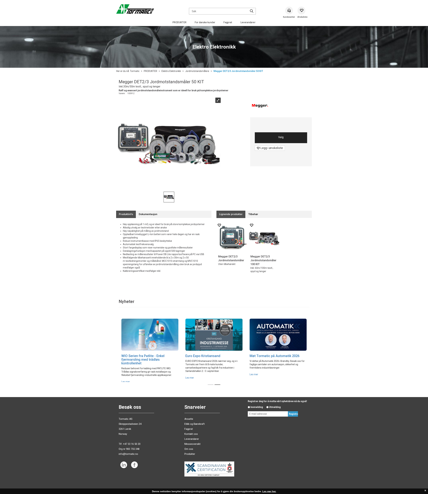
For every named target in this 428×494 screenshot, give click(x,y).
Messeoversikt (192, 443)
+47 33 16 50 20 (131, 443)
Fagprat (228, 22)
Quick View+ (224, 250)
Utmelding (275, 407)
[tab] (126, 214)
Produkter (189, 453)
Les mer (125, 381)
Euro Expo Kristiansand (202, 356)
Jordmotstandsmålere (197, 71)
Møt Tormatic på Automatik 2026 (274, 356)
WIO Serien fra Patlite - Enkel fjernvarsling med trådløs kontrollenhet (143, 359)
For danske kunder (205, 22)
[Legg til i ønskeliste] (219, 225)
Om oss (188, 448)
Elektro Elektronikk (171, 71)
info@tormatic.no (128, 453)
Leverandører (248, 22)
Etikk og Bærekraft (194, 423)
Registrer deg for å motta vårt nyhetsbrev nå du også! (277, 401)
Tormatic (134, 71)
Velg (281, 137)
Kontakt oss (191, 433)
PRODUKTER (179, 22)
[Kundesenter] (289, 11)
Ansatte (188, 418)
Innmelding (256, 407)
